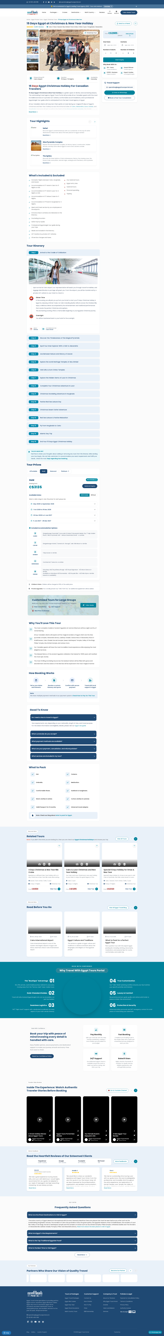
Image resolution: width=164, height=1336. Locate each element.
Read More (32, 112)
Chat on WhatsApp (120, 92)
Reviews (102, 12)
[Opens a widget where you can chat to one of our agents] (6, 1333)
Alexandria (80, 107)
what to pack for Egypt (64, 815)
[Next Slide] (95, 121)
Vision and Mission (109, 1308)
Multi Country (89, 12)
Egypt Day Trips (69, 1305)
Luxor (86, 107)
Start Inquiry (119, 60)
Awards (105, 1305)
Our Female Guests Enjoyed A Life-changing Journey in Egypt (93, 1137)
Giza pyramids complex (75, 109)
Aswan (90, 107)
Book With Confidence (82, 966)
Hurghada (32, 109)
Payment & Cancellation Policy (129, 1298)
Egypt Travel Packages (72, 1298)
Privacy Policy (124, 1305)
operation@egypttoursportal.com (71, 2)
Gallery (33, 1332)
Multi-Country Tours (71, 1311)
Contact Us (87, 1298)
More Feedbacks (121, 1161)
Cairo (73, 107)
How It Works (88, 1301)
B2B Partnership (89, 1311)
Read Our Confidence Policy (42, 1056)
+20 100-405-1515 (33, 2)
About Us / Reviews (109, 1298)
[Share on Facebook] (50, 1131)
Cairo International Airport (41, 940)
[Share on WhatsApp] (50, 1139)
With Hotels (84, 495)
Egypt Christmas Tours (50, 19)
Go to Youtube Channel (118, 1090)
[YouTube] (49, 2)
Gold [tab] (43, 471)
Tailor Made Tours (129, 12)
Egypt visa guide (80, 726)
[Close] (136, 6)
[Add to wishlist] (135, 23)
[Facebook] (43, 2)
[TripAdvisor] (51, 2)
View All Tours (122, 839)
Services (105, 1311)
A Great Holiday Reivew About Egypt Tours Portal (37, 1136)
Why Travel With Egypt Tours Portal (82, 970)
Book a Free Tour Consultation (120, 98)
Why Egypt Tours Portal (110, 1301)
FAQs (85, 1308)
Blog (28, 1332)
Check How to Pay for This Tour (83, 696)
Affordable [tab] (33, 471)
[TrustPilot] (54, 2)
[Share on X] (50, 1135)
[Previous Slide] (131, 839)
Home (44, 12)
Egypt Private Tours (37, 19)
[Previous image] (42, 50)
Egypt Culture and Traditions (80, 940)
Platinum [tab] (64, 471)
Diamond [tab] (53, 471)
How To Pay (87, 1305)
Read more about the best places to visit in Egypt (93, 1227)
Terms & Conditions (126, 1301)
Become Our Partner (118, 1271)
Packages (53, 12)
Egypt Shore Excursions (72, 1308)
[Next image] (96, 50)
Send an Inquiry (89, 486)
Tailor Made (89, 605)
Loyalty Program (42, 1332)
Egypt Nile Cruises (70, 1301)
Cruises (64, 12)
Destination (75, 12)
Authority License (125, 1308)
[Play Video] (39, 1119)
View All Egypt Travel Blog (118, 908)
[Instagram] (46, 2)
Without (93, 495)
